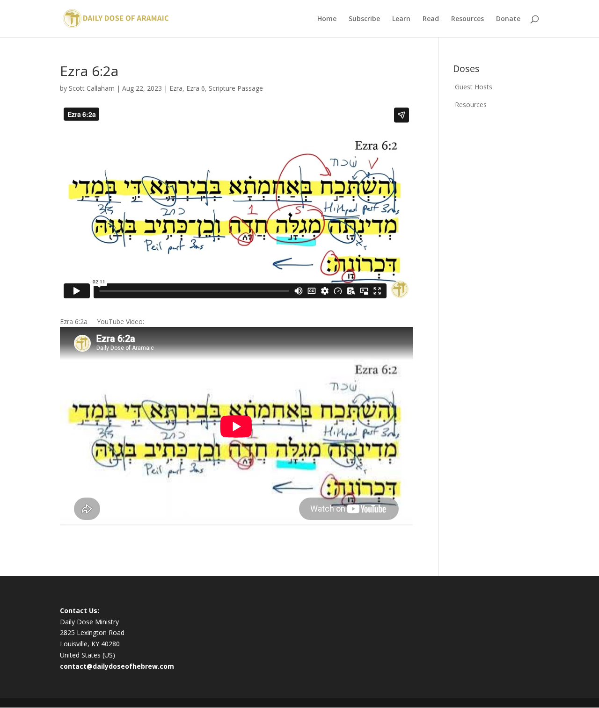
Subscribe (364, 19)
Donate (508, 19)
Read (431, 19)
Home (326, 19)
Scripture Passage (236, 88)
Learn (401, 19)
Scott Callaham (92, 88)
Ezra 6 (195, 88)
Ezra (176, 88)
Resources (467, 19)
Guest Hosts (473, 86)
